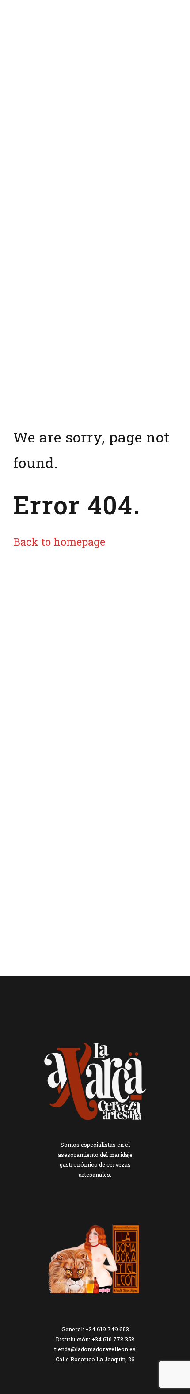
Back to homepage (59, 541)
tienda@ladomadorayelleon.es (95, 1348)
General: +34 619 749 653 (95, 1329)
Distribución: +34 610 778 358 (95, 1339)
